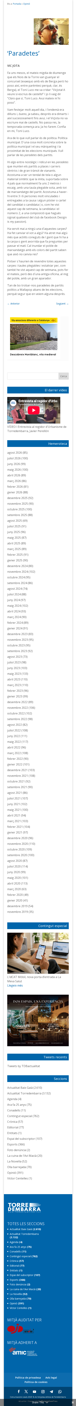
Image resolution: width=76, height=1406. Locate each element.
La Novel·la (14, 1161)
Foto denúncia (16, 1150)
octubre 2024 (16, 577)
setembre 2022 (17, 719)
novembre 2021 (17, 776)
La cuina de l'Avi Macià (22, 1156)
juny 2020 (13, 872)
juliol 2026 (14, 458)
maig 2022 (14, 742)
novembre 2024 (17, 572)
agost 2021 (14, 793)
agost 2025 (14, 521)
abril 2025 (13, 543)
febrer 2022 (15, 759)
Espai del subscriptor (21, 1139)
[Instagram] (42, 1391)
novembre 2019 (17, 912)
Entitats (12, 1133)
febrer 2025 (15, 555)
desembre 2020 (17, 838)
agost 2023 (14, 657)
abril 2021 (13, 815)
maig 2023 (14, 674)
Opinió (26, 3)
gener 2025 (14, 560)
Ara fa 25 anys (16, 1105)
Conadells (13, 1110)
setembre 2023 (17, 651)
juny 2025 (13, 532)
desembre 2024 (17, 566)
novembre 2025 (17, 504)
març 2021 (14, 821)
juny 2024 (13, 600)
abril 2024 (13, 611)
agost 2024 (14, 589)
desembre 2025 (17, 498)
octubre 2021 (16, 781)
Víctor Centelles (17, 1178)
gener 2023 (14, 696)
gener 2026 (14, 492)
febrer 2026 (15, 487)
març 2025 (14, 549)
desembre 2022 (17, 702)
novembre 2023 (17, 640)
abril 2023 (13, 679)
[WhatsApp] (59, 1391)
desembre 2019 (17, 906)
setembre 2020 (17, 855)
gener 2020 (14, 900)
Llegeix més (15, 985)
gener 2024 (14, 628)
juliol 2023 (14, 662)
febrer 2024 (15, 623)
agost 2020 (14, 861)
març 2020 (14, 889)
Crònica (12, 1122)
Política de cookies (36, 1382)
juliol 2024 (14, 594)
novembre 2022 (17, 708)
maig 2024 (14, 606)
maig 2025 (14, 538)
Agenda (12, 1099)
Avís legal (51, 1377)
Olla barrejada (16, 1167)
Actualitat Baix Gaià (20, 1088)
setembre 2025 (17, 515)
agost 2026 (14, 453)
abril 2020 (13, 883)
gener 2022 (14, 764)
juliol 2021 (14, 798)
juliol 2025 (14, 526)
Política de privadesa (28, 1377)
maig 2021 (14, 810)
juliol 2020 (14, 866)
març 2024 (14, 617)
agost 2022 (14, 725)
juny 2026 (13, 464)
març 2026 (14, 481)
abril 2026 (13, 475)
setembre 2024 (17, 583)
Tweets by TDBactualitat (23, 1066)
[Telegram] (51, 1391)
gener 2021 (14, 832)
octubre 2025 (16, 509)
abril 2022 (13, 747)
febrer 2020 (15, 895)
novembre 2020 (17, 844)
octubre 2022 (16, 713)
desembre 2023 (17, 634)
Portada (17, 3)
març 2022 (14, 753)
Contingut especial (19, 1116)
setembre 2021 (17, 787)
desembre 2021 (17, 770)
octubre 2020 (16, 849)
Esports (12, 1144)
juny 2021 (13, 804)
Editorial (12, 1127)
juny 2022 (13, 736)
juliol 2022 (14, 730)
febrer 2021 (15, 827)
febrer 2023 (15, 691)
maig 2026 (14, 470)
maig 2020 (14, 878)
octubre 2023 (16, 645)
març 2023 (14, 685)
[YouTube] (34, 1391)
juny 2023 (13, 668)
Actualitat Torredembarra (24, 1093)
